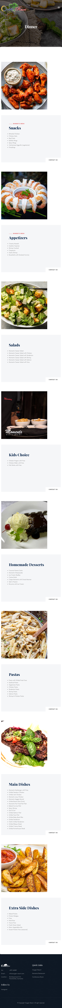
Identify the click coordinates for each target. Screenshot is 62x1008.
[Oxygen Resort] (13, 7)
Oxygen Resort (36, 970)
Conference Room (38, 977)
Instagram (4, 989)
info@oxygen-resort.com (16, 973)
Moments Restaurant (38, 973)
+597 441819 (13, 970)
